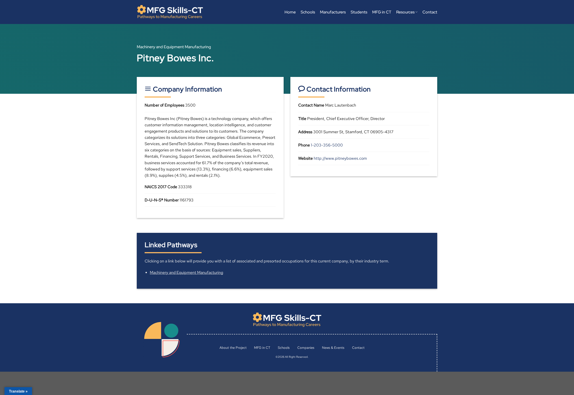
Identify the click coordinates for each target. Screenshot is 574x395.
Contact (429, 12)
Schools (308, 12)
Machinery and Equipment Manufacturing (186, 272)
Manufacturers (333, 12)
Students (359, 12)
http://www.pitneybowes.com (340, 158)
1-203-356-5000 (327, 145)
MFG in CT (381, 12)
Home (290, 12)
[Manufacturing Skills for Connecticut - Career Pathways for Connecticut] (170, 12)
